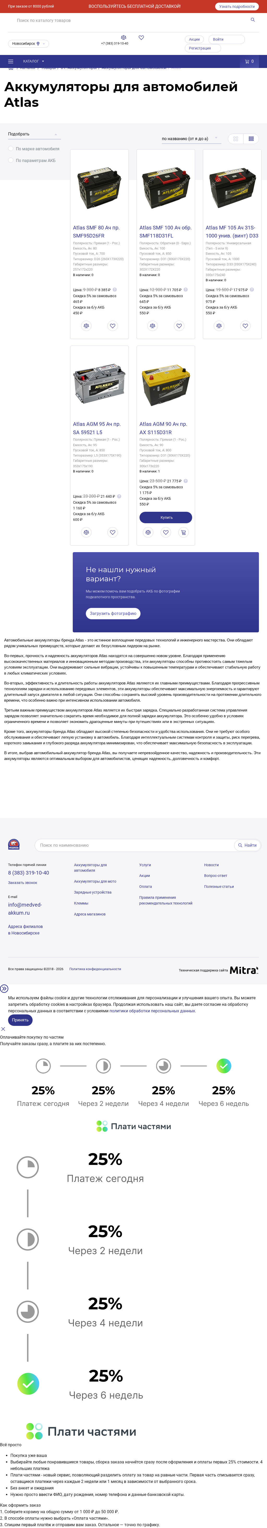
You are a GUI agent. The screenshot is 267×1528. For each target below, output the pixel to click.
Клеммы (81, 903)
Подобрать (18, 134)
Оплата (145, 886)
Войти (218, 39)
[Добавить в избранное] (112, 326)
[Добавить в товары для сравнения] (86, 326)
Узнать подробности (237, 6)
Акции (194, 39)
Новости (211, 865)
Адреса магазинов (90, 914)
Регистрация (200, 48)
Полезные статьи (219, 886)
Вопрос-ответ (215, 876)
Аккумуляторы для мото (95, 881)
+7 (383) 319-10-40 (114, 43)
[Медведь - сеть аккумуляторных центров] (14, 844)
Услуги (145, 865)
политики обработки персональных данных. (153, 1010)
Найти (251, 845)
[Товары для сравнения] (125, 37)
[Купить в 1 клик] (183, 532)
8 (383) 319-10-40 (28, 873)
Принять (20, 1020)
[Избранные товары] (142, 37)
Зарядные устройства (93, 892)
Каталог (31, 61)
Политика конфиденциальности (95, 969)
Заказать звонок (22, 883)
